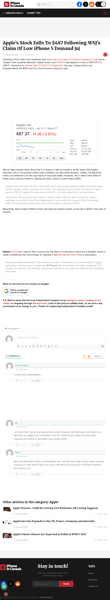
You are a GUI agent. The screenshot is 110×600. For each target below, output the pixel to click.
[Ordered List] (33, 346)
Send (66, 583)
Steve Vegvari (21, 514)
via (100, 62)
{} (52, 346)
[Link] (48, 346)
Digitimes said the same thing (67, 254)
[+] (55, 346)
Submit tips (34, 13)
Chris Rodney (21, 365)
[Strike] (30, 346)
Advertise (93, 580)
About (91, 573)
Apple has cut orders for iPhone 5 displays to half (72, 59)
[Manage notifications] (6, 594)
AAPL (61, 62)
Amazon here (40, 303)
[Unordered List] (37, 346)
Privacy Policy (46, 597)
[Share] (105, 55)
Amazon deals (14, 13)
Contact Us (93, 586)
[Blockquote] (41, 346)
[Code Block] (45, 346)
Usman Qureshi (11, 54)
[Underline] (26, 346)
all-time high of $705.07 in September (44, 65)
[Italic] (22, 346)
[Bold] (18, 346)
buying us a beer (75, 300)
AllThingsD (17, 251)
